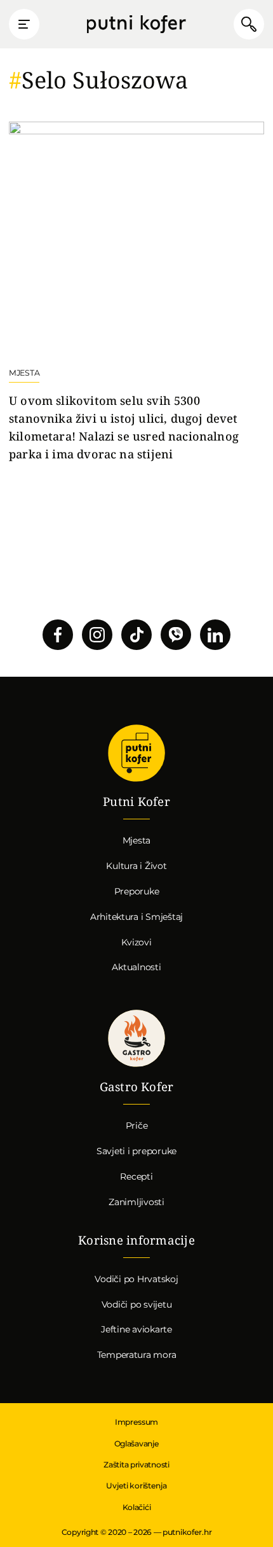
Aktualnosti (136, 967)
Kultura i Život (136, 866)
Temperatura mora (136, 1354)
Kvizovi (136, 942)
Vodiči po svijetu (137, 1304)
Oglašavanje (136, 1443)
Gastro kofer (136, 1039)
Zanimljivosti (136, 1202)
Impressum (136, 1422)
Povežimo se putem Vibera (176, 634)
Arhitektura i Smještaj (136, 916)
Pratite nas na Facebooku (58, 634)
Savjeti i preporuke (136, 1151)
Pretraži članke (249, 24)
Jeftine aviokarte (136, 1329)
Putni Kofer (136, 24)
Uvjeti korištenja (136, 1485)
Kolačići (137, 1507)
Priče (137, 1125)
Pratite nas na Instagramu (97, 634)
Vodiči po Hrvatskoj (136, 1279)
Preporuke (136, 891)
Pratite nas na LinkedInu (215, 634)
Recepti (136, 1176)
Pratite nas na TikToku (136, 634)
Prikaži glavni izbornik (24, 24)
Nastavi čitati (136, 292)
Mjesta (137, 840)
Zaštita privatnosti (136, 1464)
